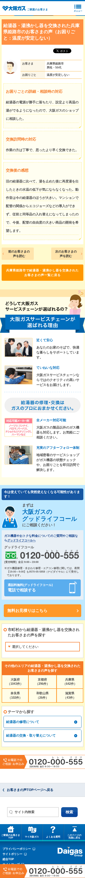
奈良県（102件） (15, 695)
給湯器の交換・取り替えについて (31, 735)
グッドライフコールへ (21, 540)
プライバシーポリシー (17, 848)
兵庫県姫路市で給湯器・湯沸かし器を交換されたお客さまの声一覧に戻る (42, 273)
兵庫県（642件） (70, 682)
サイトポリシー (12, 854)
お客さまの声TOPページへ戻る (30, 790)
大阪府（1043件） (15, 682)
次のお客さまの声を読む (66, 254)
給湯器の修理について (22, 722)
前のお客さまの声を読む (19, 254)
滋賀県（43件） (70, 695)
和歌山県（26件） (42, 695)
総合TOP (8, 859)
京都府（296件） (42, 682)
